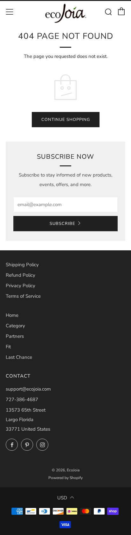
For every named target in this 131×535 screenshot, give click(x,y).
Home (12, 315)
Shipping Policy (22, 264)
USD (62, 498)
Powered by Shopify (65, 477)
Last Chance (19, 357)
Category (15, 326)
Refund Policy (20, 275)
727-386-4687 (22, 399)
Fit (8, 347)
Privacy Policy (20, 285)
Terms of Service (23, 296)
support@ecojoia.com (28, 389)
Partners (15, 336)
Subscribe (62, 223)
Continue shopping (65, 119)
